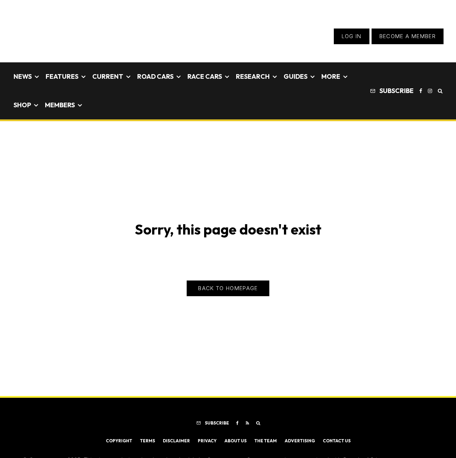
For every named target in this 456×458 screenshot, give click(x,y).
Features (62, 76)
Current (107, 76)
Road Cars (155, 76)
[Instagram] (430, 90)
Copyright (119, 440)
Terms (147, 440)
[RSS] (247, 423)
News (23, 76)
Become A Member (407, 36)
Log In (352, 36)
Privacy (207, 440)
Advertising (300, 440)
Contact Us (337, 440)
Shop (22, 105)
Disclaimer (176, 440)
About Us (235, 440)
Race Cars (204, 76)
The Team (265, 440)
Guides (295, 76)
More (330, 76)
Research (253, 76)
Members (60, 105)
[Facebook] (420, 90)
